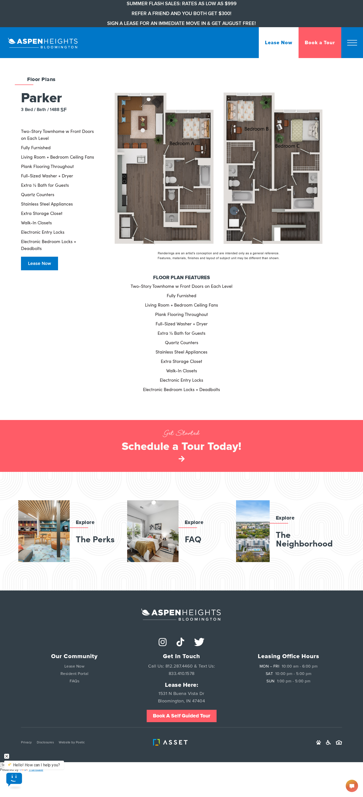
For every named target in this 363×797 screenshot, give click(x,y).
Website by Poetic (72, 742)
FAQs (74, 681)
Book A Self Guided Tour (181, 716)
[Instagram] (163, 642)
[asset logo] (171, 742)
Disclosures (45, 742)
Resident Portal (74, 674)
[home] (43, 42)
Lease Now (39, 263)
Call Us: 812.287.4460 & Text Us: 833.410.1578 (181, 670)
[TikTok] (180, 642)
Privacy (26, 742)
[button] (352, 42)
